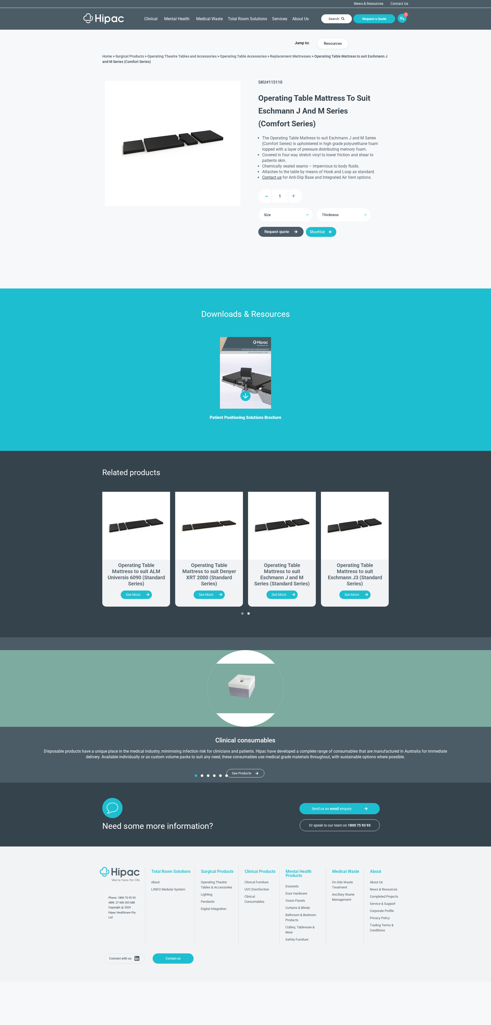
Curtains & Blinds (297, 908)
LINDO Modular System (168, 889)
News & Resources (368, 4)
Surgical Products (129, 56)
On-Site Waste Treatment (342, 884)
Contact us (272, 177)
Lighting (206, 894)
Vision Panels (295, 901)
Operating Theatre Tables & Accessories (216, 884)
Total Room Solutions (247, 18)
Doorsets (292, 886)
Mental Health (176, 18)
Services (279, 18)
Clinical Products (260, 871)
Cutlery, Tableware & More (300, 929)
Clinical (151, 18)
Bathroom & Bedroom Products (300, 917)
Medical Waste (209, 18)
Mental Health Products (298, 873)
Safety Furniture (296, 939)
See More (133, 595)
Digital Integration (213, 909)
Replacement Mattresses (290, 56)
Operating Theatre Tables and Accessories (182, 56)
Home (107, 56)
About (155, 882)
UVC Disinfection (256, 889)
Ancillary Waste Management (343, 897)
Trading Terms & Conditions (382, 927)
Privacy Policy (380, 918)
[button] (242, 613)
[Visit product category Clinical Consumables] (245, 688)
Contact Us (399, 4)
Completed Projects (384, 896)
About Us (300, 18)
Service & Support (382, 904)
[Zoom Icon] (172, 143)
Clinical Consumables (254, 899)
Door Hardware (296, 893)
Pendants (208, 902)
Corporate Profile (382, 911)
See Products (241, 773)
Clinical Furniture (256, 882)
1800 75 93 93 (127, 897)
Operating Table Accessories (243, 56)
